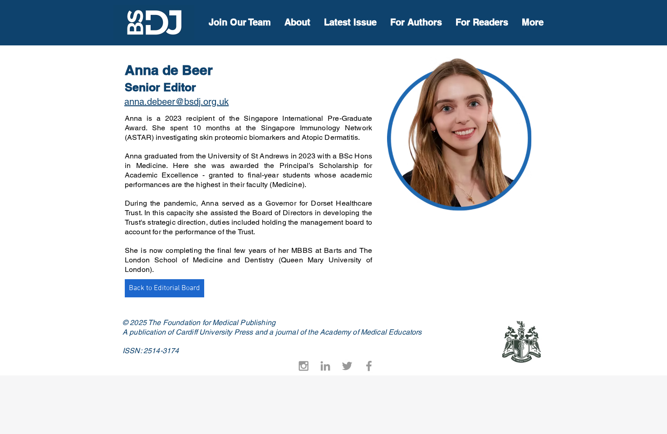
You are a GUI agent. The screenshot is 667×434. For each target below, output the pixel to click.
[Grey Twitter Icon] (347, 366)
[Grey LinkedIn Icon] (325, 366)
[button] (482, 22)
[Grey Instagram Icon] (303, 366)
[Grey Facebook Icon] (369, 366)
